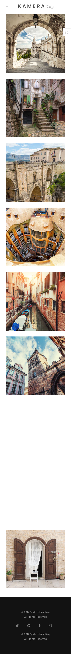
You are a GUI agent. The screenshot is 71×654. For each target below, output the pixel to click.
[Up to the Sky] (35, 365)
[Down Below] (35, 237)
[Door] (35, 559)
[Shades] (35, 43)
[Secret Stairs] (35, 108)
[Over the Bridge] (35, 172)
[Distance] (35, 430)
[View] (35, 494)
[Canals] (35, 301)
